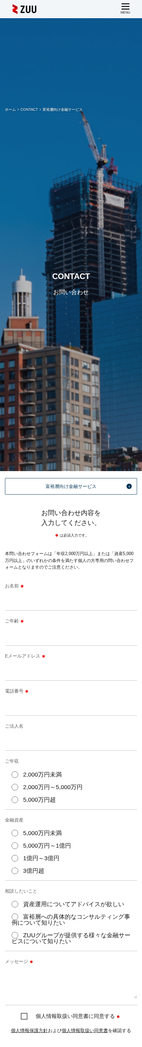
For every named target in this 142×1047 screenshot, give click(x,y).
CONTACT (29, 109)
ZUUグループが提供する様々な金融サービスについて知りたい (71, 938)
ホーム (10, 109)
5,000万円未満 (42, 833)
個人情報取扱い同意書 (85, 1030)
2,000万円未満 (42, 774)
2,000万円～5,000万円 (53, 787)
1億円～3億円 (41, 858)
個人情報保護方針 (29, 1030)
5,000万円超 (39, 799)
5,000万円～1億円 (47, 845)
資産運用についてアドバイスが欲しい (73, 904)
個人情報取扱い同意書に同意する (75, 1016)
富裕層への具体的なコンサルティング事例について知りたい (71, 919)
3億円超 (33, 870)
